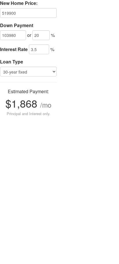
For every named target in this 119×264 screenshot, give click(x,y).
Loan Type (11, 62)
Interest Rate (14, 49)
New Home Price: (19, 3)
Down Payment (16, 25)
